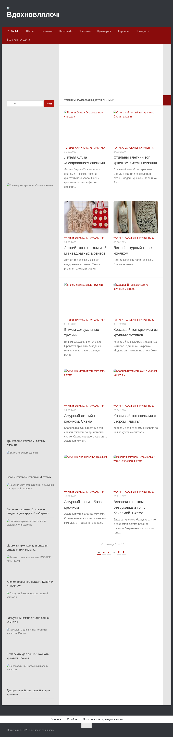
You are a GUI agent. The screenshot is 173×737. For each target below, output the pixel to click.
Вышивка (47, 31)
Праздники (142, 31)
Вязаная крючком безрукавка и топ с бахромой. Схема (129, 507)
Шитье (30, 31)
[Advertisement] (111, 71)
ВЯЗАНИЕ (13, 31)
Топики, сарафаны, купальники (84, 147)
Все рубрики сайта (18, 39)
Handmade (65, 31)
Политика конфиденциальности (103, 719)
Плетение (85, 31)
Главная (56, 719)
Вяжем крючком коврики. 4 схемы (29, 477)
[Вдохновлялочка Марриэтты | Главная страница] (33, 13)
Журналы (123, 31)
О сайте (72, 719)
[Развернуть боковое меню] (167, 100)
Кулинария (104, 31)
